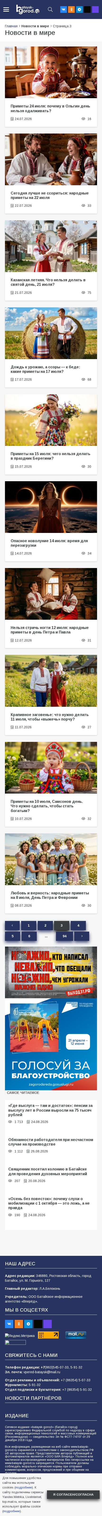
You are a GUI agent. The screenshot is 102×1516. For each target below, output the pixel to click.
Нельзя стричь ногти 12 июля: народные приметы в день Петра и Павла (50, 629)
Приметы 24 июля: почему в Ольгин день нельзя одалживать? (50, 108)
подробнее (23, 1487)
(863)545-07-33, (57, 1367)
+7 (43, 1367)
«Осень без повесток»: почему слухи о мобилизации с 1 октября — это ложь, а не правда (49, 1203)
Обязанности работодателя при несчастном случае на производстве (50, 1141)
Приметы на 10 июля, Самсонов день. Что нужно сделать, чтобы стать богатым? (47, 806)
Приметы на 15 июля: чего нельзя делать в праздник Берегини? (50, 456)
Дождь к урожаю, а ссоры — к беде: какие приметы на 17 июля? (45, 369)
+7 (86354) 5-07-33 (75, 1380)
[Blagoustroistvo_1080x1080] (51, 1044)
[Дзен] (87, 9)
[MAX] (95, 9)
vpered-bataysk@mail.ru (41, 1372)
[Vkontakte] (63, 9)
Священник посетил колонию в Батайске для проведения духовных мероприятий (47, 1171)
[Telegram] (79, 9)
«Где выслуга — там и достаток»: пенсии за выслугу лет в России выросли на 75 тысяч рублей (50, 1110)
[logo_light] (27, 9)
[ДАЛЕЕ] (81, 936)
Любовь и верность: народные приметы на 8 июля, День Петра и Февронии (50, 895)
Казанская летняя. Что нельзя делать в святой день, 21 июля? (48, 282)
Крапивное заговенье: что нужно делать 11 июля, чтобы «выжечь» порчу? (50, 716)
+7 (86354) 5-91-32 (77, 1389)
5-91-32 (76, 1367)
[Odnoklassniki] (71, 9)
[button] (6, 9)
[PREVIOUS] (12, 925)
